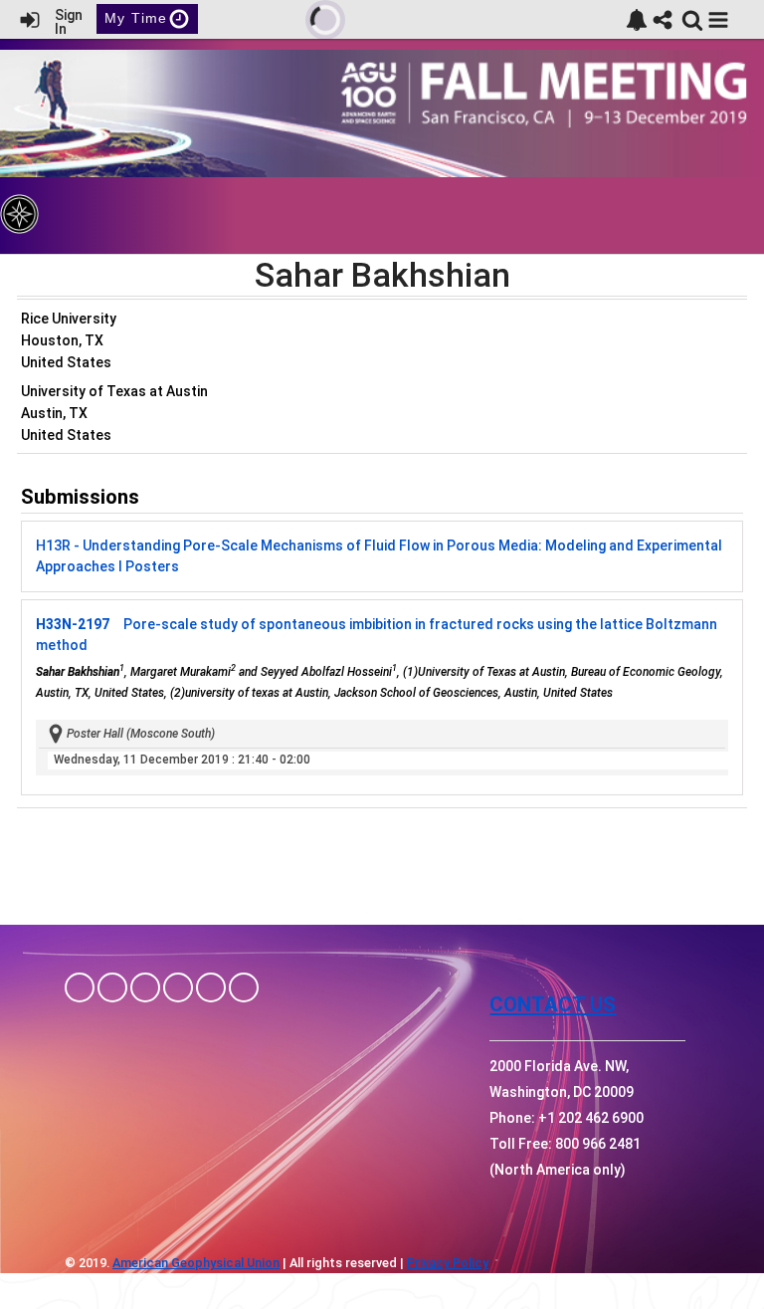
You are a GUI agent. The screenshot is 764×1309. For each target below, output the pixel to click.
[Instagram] (112, 987)
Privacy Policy (447, 1262)
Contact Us (552, 1004)
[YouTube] (244, 987)
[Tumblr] (178, 987)
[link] (637, 20)
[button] (718, 20)
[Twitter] (211, 987)
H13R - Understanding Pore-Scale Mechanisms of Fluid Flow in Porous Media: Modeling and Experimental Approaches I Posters (379, 556)
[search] (692, 18)
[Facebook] (80, 987)
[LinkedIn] (145, 987)
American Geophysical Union (196, 1262)
